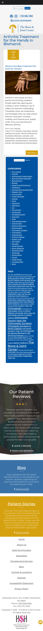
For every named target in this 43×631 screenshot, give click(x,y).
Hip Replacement (18, 215)
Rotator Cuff (16, 239)
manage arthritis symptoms (26, 138)
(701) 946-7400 (25, 603)
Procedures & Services (21, 561)
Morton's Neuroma (19, 226)
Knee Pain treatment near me (21, 300)
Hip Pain (20, 292)
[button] (40, 622)
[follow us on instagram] (16, 16)
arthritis (17, 274)
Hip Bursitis (16, 212)
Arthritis (17, 128)
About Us (21, 545)
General (15, 199)
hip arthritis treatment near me (23, 290)
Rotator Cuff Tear (29, 336)
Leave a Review (22, 446)
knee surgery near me (22, 306)
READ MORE (22, 489)
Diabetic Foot (17, 192)
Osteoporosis (17, 235)
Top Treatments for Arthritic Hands (24, 143)
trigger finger (17, 260)
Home (21, 539)
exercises (26, 136)
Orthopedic (15, 308)
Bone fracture (17, 181)
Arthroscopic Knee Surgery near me (21, 281)
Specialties (21, 556)
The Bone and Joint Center (25, 350)
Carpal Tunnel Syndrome (21, 185)
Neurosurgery (17, 228)
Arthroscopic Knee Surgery (22, 176)
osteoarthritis (10, 140)
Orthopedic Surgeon (19, 230)
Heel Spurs (16, 205)
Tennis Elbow (17, 255)
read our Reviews (22, 451)
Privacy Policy (21, 589)
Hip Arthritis (16, 210)
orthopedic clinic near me (24, 313)
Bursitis (15, 183)
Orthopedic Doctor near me (18, 319)
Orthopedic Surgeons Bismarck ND (21, 332)
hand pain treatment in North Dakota (21, 283)
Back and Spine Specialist (21, 178)
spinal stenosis (17, 246)
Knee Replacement (19, 221)
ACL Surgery (16, 172)
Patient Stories (21, 504)
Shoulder (15, 244)
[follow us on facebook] (11, 16)
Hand (14, 201)
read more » (32, 152)
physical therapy (22, 140)
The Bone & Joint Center (21, 346)
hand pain (25, 282)
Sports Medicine (18, 248)
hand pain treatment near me (20, 286)
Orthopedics (16, 233)
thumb (14, 257)
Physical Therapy (18, 237)
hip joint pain (13, 292)
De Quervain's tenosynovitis (22, 190)
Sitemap (21, 578)
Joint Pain (15, 217)
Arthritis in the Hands (23, 131)
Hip (13, 208)
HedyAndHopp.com (21, 628)
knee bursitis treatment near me (25, 298)
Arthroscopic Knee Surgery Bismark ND (24, 276)
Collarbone (16, 187)
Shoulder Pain (20, 338)
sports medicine (21, 343)
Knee (14, 219)
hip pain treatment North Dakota (19, 295)
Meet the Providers (21, 550)
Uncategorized (17, 262)
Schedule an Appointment (22, 20)
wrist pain (12, 352)
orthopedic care (27, 308)
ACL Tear (11, 274)
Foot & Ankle (17, 194)
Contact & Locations (21, 572)
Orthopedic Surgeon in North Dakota (19, 327)
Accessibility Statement (21, 583)
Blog (21, 467)
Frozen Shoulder (18, 196)
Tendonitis (16, 253)
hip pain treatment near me (19, 293)
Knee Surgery (17, 224)
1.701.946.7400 (26, 16)
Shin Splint (16, 242)
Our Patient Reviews (21, 394)
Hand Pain (16, 203)
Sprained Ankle (17, 251)
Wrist (14, 264)
